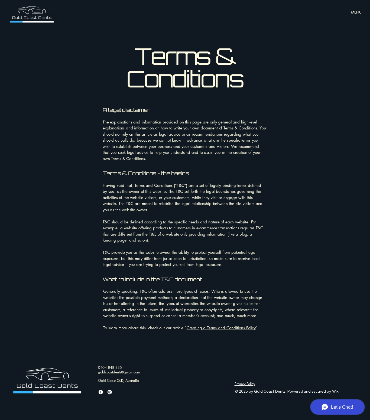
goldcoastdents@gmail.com (119, 372)
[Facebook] (100, 392)
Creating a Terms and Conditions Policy (221, 327)
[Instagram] (109, 392)
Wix (335, 391)
